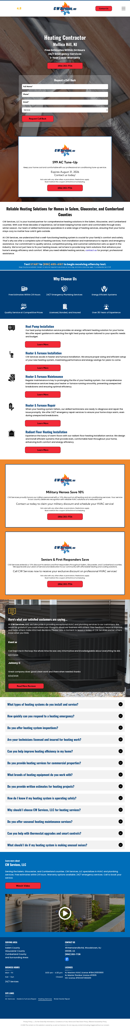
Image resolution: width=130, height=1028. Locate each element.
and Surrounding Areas (16, 957)
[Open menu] (123, 8)
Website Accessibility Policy (98, 1022)
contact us (91, 250)
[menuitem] (11, 999)
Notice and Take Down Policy (78, 1022)
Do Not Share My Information (44, 1022)
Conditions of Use (61, 1022)
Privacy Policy (27, 1022)
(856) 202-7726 (72, 954)
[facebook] (67, 959)
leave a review (84, 630)
